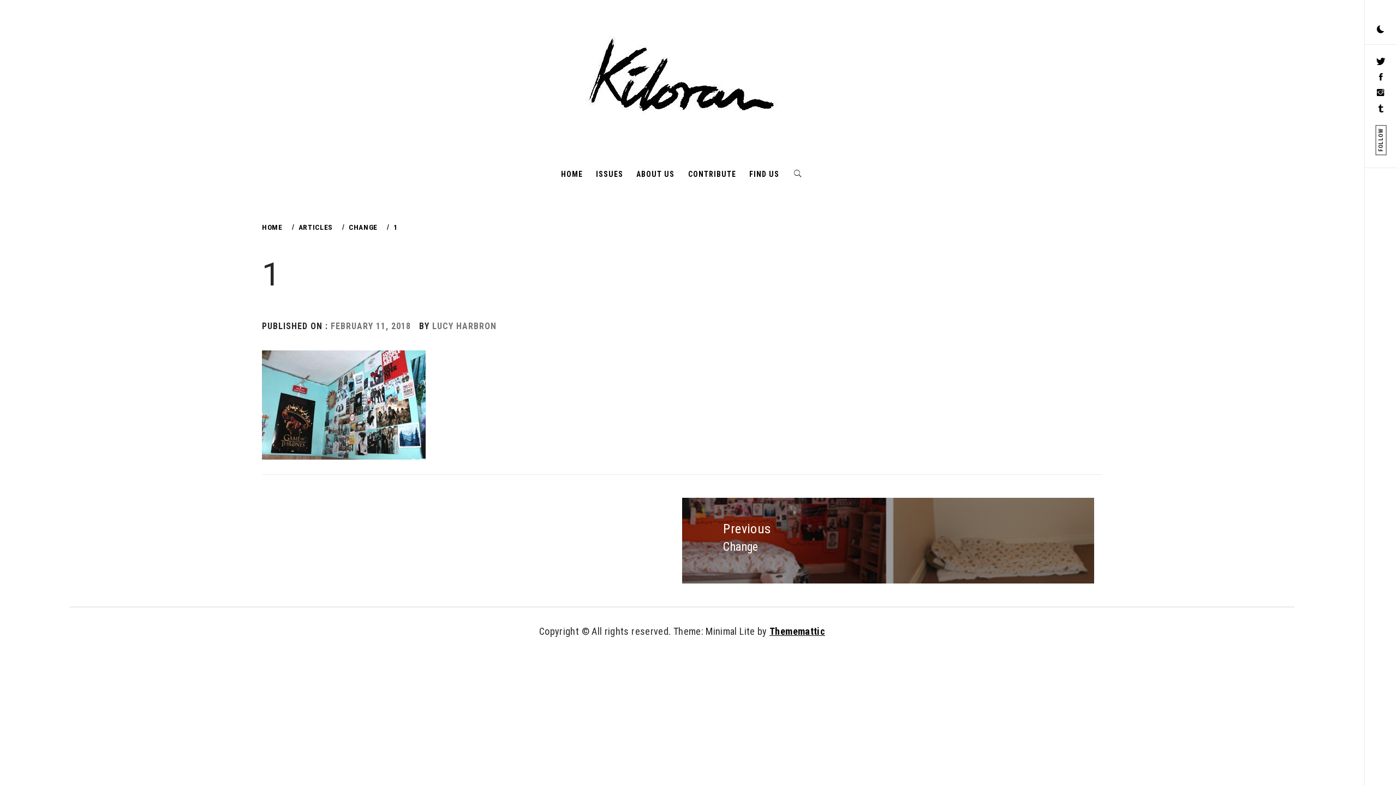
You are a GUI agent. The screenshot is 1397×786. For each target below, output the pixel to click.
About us (655, 174)
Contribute (712, 174)
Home (572, 174)
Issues (609, 174)
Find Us (764, 174)
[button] (1380, 30)
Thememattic (797, 631)
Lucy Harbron (464, 326)
